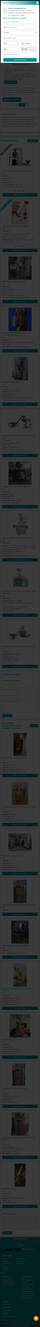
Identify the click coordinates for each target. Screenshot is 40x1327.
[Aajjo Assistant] (36, 1318)
